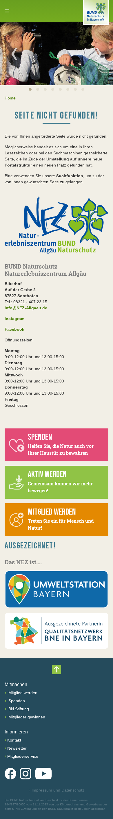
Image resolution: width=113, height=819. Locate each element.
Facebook (14, 329)
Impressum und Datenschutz (56, 790)
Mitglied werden (22, 692)
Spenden (16, 700)
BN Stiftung (18, 709)
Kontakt (14, 740)
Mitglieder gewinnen (26, 717)
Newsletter (17, 748)
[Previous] (14, 54)
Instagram (14, 318)
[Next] (99, 54)
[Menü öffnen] (7, 11)
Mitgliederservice (22, 756)
